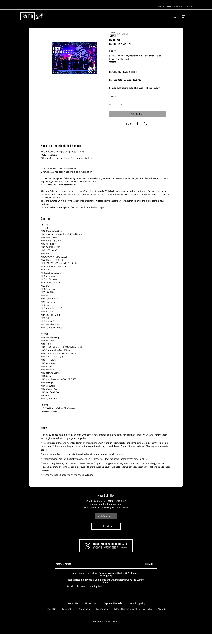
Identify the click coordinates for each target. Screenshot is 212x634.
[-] (110, 104)
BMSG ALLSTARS (123, 33)
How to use (90, 603)
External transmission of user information (133, 608)
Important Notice (104, 564)
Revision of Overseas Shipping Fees (85, 586)
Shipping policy (137, 603)
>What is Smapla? (50, 154)
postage (113, 55)
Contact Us (72, 603)
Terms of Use (52, 608)
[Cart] (183, 16)
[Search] (175, 16)
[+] (121, 104)
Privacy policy (102, 608)
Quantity (113, 96)
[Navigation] (191, 17)
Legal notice (68, 608)
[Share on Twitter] (146, 125)
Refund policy (84, 608)
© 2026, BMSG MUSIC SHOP (105, 621)
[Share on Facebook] (137, 125)
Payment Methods (113, 603)
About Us (162, 608)
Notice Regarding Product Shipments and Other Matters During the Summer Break (106, 581)
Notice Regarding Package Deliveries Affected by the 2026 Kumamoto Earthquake (107, 574)
